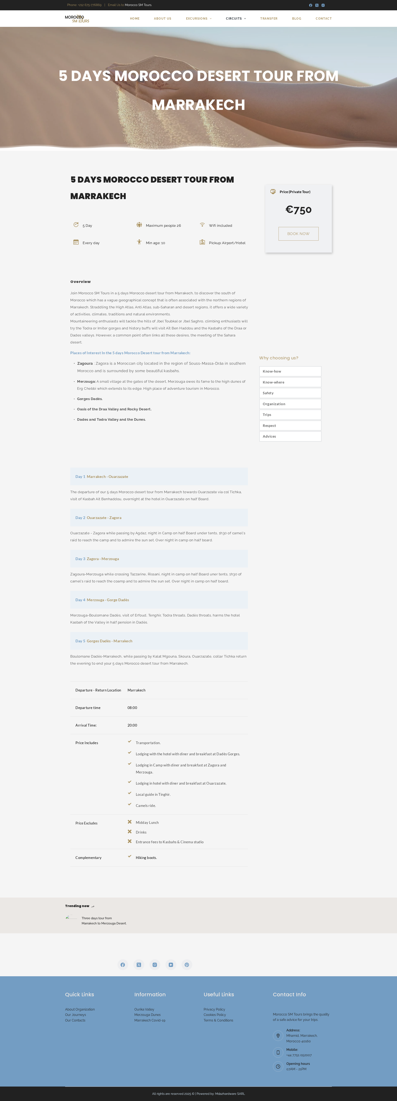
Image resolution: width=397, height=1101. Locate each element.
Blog (296, 18)
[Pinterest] (187, 964)
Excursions (197, 18)
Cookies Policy (215, 1015)
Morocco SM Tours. (138, 5)
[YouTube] (170, 964)
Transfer (268, 18)
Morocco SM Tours (94, 293)
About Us (162, 18)
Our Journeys (75, 1015)
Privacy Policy (214, 1009)
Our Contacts (75, 1020)
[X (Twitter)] (316, 5)
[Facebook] (310, 5)
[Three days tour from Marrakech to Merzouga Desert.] (71, 921)
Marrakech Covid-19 (149, 1020)
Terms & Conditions (218, 1020)
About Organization (80, 1009)
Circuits (234, 18)
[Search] (330, 5)
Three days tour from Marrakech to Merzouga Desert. (104, 920)
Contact (324, 18)
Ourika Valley (144, 1009)
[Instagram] (323, 5)
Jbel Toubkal (167, 321)
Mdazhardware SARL (230, 1094)
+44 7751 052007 (299, 1055)
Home (135, 18)
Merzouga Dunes (147, 1015)
